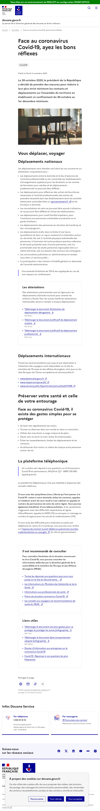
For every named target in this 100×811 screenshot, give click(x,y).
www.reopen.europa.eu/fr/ (33, 382)
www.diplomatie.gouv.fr (32, 378)
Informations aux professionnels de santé (45, 591)
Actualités (15, 30)
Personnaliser (36, 799)
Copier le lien (35, 684)
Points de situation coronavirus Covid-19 (44, 596)
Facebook (58, 751)
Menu (96, 7)
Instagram (95, 751)
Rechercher (89, 7)
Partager (42, 684)
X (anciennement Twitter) (66, 751)
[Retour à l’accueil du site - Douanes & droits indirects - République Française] (29, 771)
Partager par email (28, 684)
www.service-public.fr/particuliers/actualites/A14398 (46, 385)
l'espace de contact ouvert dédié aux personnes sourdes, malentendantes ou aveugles (48, 530)
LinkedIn (73, 751)
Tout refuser (56, 799)
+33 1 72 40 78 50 (20, 730)
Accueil (5, 30)
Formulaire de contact (76, 720)
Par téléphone (21, 716)
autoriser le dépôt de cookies (35, 690)
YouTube (80, 751)
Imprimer (20, 684)
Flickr (88, 751)
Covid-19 (23, 65)
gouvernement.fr (59, 201)
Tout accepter (75, 799)
